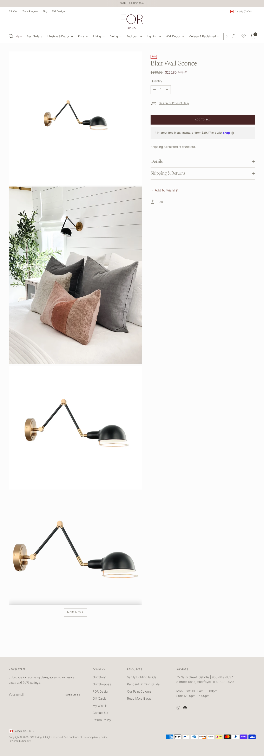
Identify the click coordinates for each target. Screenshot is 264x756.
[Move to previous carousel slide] (242, 649)
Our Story (99, 677)
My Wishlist (100, 706)
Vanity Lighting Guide (141, 677)
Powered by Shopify (20, 740)
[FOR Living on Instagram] (178, 708)
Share (160, 202)
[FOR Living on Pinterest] (185, 708)
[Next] (157, 3)
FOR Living (36, 737)
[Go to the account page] (234, 36)
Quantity (156, 81)
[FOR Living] (132, 21)
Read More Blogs (139, 698)
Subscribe (72, 694)
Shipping (157, 147)
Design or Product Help (174, 103)
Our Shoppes (102, 684)
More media (75, 612)
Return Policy (102, 720)
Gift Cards (99, 698)
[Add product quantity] (167, 90)
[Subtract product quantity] (154, 90)
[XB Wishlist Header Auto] (243, 36)
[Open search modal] (11, 36)
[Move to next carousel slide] (251, 649)
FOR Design (101, 691)
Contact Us (100, 713)
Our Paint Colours (139, 691)
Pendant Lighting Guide (143, 684)
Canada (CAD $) (243, 11)
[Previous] (106, 3)
